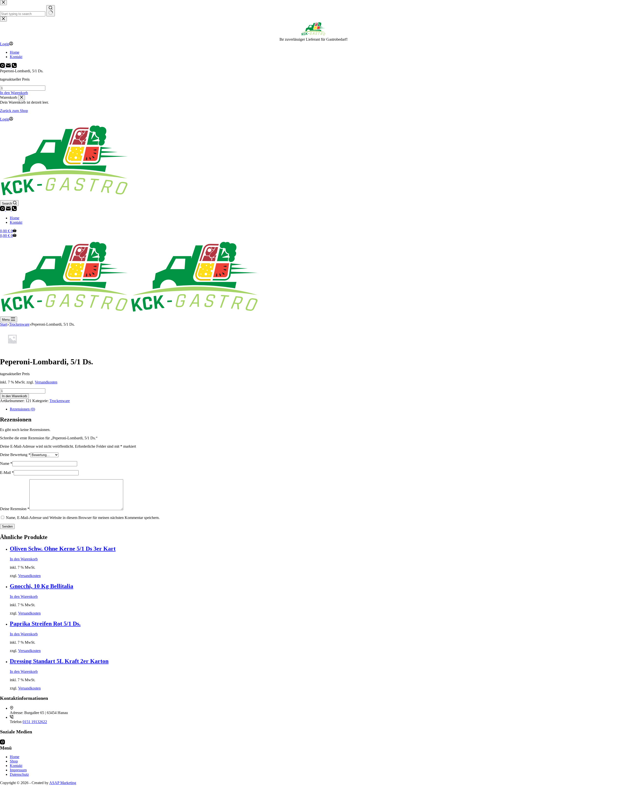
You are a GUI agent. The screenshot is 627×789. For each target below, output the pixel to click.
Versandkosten (46, 382)
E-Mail (7, 472)
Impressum (18, 770)
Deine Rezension (14, 509)
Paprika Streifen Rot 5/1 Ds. (45, 623)
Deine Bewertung (15, 455)
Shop (14, 761)
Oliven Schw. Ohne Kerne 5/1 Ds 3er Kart (63, 548)
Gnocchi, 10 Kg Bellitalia (41, 586)
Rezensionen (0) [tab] (22, 409)
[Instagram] (3, 210)
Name (6, 463)
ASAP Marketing (62, 783)
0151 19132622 (35, 722)
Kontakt (16, 222)
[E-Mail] (9, 210)
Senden (7, 526)
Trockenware (59, 401)
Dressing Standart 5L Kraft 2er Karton (59, 661)
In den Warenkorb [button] (14, 93)
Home (14, 218)
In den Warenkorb (14, 396)
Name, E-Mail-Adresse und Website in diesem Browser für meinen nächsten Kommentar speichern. (83, 518)
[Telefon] (14, 210)
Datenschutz (19, 774)
